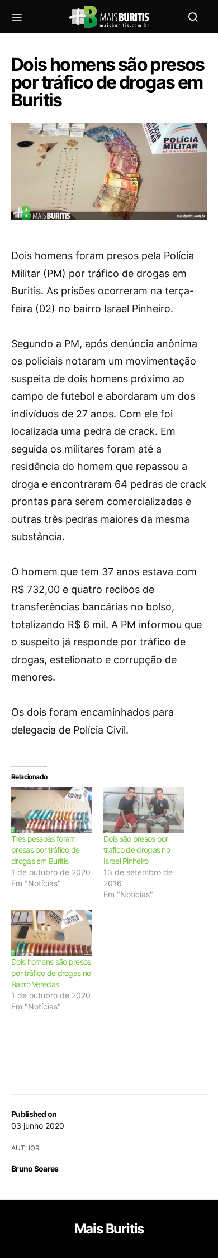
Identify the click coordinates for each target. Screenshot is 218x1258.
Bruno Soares (35, 1168)
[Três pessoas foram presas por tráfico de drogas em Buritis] (51, 810)
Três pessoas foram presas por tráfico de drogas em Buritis (45, 850)
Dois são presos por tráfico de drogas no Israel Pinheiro (136, 850)
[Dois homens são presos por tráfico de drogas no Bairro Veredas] (51, 933)
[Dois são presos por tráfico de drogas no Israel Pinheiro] (143, 810)
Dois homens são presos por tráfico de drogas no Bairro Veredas (51, 973)
